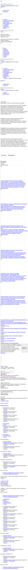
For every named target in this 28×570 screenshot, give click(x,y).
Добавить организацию (8, 442)
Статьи (5, 437)
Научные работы (7, 435)
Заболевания (6, 26)
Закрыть (2, 386)
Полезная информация (8, 20)
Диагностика (6, 51)
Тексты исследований (8, 513)
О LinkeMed (6, 24)
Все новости (3, 161)
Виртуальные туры (7, 23)
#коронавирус (11, 155)
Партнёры (5, 25)
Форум (4, 28)
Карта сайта (6, 429)
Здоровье (5, 19)
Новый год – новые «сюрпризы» (8, 338)
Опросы (5, 55)
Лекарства (5, 50)
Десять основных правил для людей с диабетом (12, 335)
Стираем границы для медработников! (9, 343)
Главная (5, 92)
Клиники (5, 49)
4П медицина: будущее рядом (7, 340)
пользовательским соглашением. (8, 376)
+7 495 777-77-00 (4, 5)
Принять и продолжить (24, 348)
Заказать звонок (4, 394)
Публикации (6, 21)
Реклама (5, 462)
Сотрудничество (7, 446)
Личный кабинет (7, 441)
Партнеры (3, 353)
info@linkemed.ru (4, 405)
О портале (5, 426)
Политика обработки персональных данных (13, 472)
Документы (6, 434)
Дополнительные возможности (10, 465)
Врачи (4, 48)
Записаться (3, 374)
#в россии (3, 155)
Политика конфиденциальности (10, 474)
